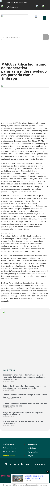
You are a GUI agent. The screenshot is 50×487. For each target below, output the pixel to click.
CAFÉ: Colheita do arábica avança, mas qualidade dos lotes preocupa (25, 395)
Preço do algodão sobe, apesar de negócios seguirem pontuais (23, 413)
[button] (44, 18)
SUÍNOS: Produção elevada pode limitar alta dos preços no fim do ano (25, 404)
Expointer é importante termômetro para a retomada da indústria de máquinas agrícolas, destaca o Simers (24, 377)
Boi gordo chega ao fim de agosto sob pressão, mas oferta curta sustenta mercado (24, 387)
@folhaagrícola (9, 475)
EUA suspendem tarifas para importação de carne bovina (23, 422)
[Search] (46, 37)
